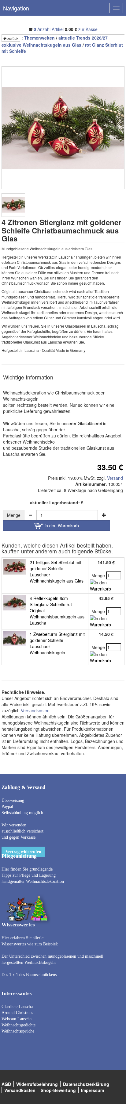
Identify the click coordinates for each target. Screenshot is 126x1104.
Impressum (92, 1090)
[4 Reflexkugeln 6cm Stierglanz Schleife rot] (14, 602)
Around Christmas (17, 1012)
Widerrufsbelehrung (37, 1084)
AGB (6, 1084)
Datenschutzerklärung (86, 1084)
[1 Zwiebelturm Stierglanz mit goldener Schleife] (14, 638)
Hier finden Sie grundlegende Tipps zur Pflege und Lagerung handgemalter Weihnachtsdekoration (33, 875)
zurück (12, 38)
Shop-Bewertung (58, 1090)
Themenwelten (39, 38)
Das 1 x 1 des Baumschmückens (29, 974)
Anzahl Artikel (49, 29)
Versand (115, 478)
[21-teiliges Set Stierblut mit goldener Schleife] (14, 566)
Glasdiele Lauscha (17, 1006)
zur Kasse (88, 29)
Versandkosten (35, 710)
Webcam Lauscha (16, 1019)
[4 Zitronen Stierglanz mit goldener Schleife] (13, 205)
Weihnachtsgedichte (18, 1025)
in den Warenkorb (61, 525)
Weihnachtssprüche (18, 1031)
